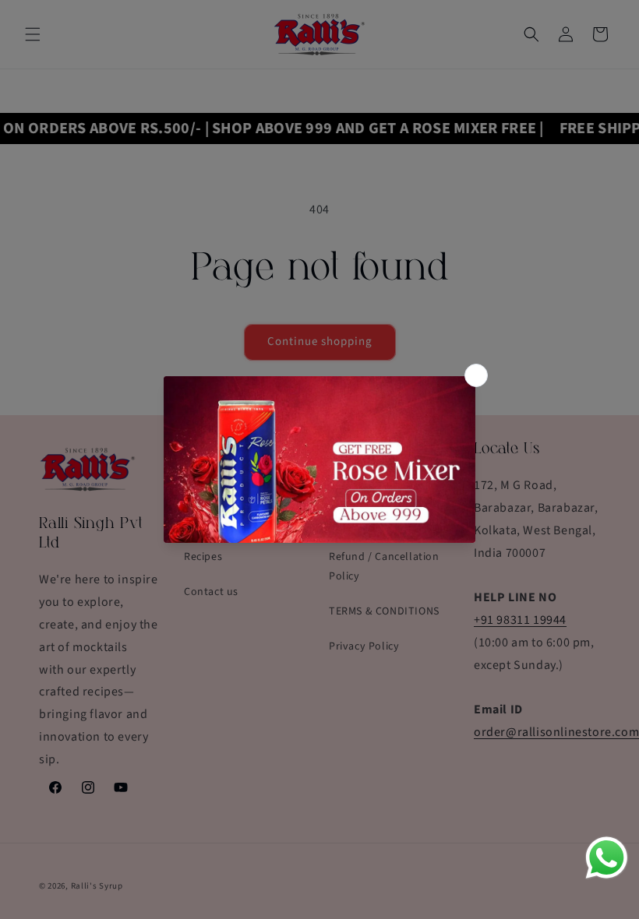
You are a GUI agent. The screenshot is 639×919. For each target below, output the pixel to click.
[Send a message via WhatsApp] (606, 857)
